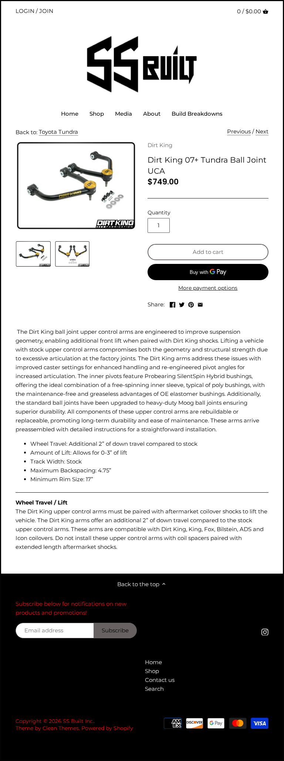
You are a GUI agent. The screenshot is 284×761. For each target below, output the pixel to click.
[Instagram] (264, 631)
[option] (33, 254)
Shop (152, 671)
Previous (239, 131)
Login (25, 10)
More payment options (207, 288)
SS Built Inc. (78, 721)
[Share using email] (200, 303)
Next (262, 131)
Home (153, 662)
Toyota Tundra (58, 131)
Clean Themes (61, 728)
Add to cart (208, 251)
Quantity (159, 212)
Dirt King (160, 145)
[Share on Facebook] (172, 303)
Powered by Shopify (107, 728)
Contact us (160, 679)
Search (154, 688)
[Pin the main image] (191, 303)
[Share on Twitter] (182, 303)
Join (46, 10)
